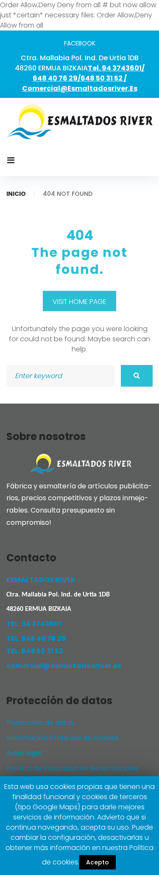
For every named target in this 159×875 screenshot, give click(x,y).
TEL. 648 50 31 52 (34, 651)
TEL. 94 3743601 (33, 624)
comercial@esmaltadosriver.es (79, 88)
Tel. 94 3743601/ (116, 68)
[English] (79, 173)
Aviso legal (24, 753)
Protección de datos (40, 722)
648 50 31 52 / (104, 78)
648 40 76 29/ (57, 78)
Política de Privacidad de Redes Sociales (72, 768)
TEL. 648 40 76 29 (36, 639)
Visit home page (79, 302)
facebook (79, 43)
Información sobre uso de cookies (62, 738)
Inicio (16, 193)
